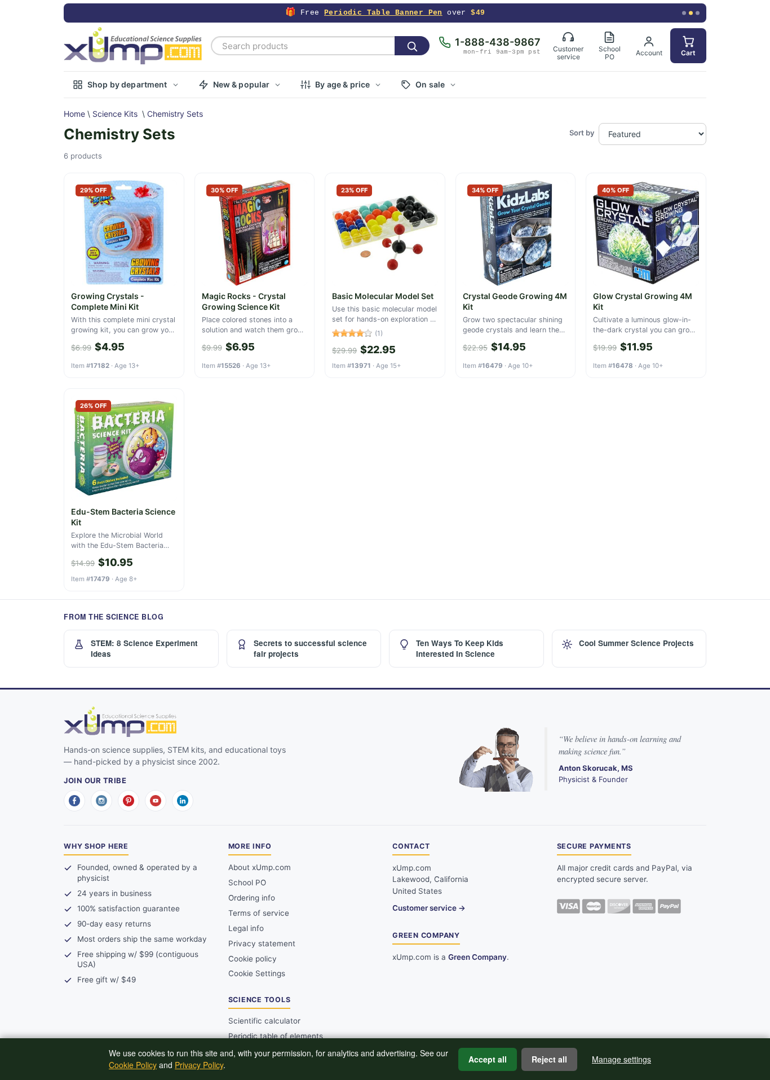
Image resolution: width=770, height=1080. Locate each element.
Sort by (581, 132)
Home (74, 113)
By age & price (342, 84)
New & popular (241, 84)
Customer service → (429, 907)
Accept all (487, 1059)
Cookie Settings (256, 973)
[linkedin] (182, 800)
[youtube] (155, 800)
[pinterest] (128, 800)
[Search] (412, 45)
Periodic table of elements (275, 1036)
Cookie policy (252, 958)
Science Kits (115, 113)
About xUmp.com (259, 867)
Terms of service (258, 912)
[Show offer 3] (698, 13)
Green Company (477, 957)
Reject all (549, 1059)
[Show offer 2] (691, 13)
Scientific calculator (264, 1020)
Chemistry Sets (175, 113)
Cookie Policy (133, 1064)
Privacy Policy (199, 1064)
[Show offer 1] (684, 13)
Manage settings (621, 1059)
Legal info (246, 928)
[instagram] (101, 800)
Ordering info (251, 897)
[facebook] (74, 800)
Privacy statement (261, 943)
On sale (430, 84)
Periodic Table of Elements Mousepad (381, 12)
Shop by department (127, 84)
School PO (247, 882)
